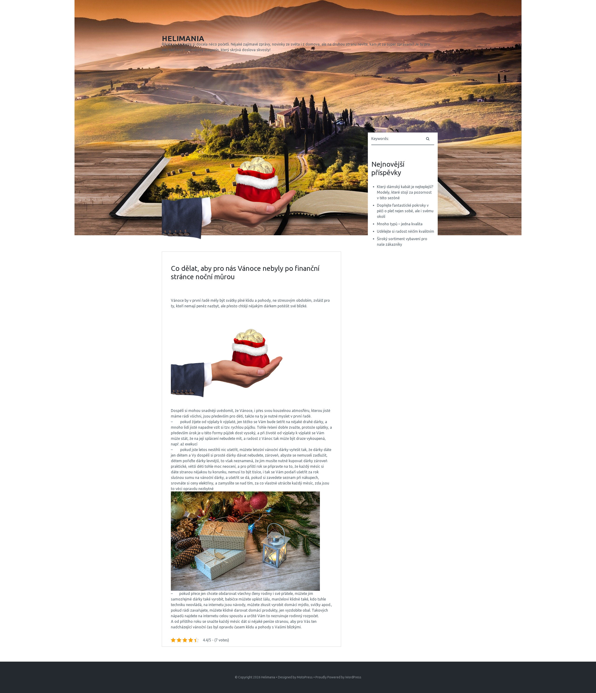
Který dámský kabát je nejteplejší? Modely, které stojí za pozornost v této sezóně (405, 192)
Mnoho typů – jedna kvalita (400, 224)
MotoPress (305, 677)
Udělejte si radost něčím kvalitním (405, 231)
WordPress (353, 677)
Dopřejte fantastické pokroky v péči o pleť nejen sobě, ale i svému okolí (405, 211)
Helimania (268, 677)
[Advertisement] (298, 93)
